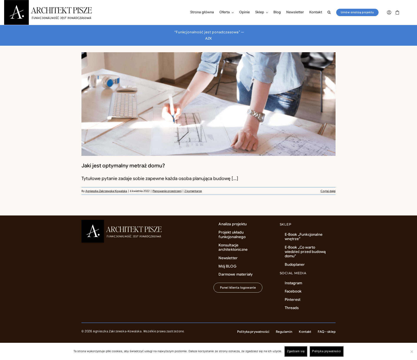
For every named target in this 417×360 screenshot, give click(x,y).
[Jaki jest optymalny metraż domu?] (208, 104)
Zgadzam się (296, 351)
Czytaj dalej (328, 191)
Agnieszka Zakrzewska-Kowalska (106, 191)
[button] (329, 12)
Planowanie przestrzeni (167, 191)
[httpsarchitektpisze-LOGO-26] (122, 222)
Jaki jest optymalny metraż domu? (123, 165)
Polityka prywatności (326, 351)
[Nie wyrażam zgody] (411, 351)
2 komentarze (193, 191)
